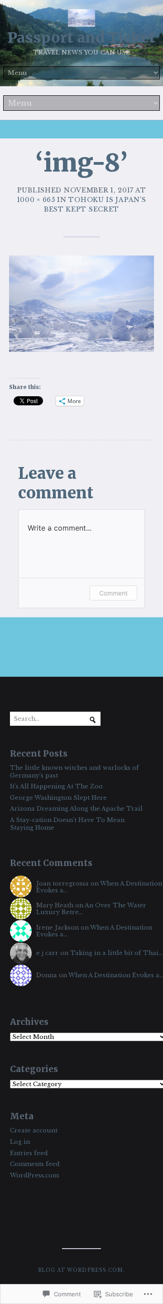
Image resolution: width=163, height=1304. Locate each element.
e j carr (47, 953)
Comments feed (35, 1164)
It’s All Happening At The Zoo (56, 786)
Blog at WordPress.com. (81, 1270)
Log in (20, 1141)
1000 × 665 (36, 200)
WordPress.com (34, 1175)
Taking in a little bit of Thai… (116, 953)
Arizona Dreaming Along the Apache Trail (76, 808)
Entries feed (29, 1153)
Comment (113, 593)
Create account (34, 1130)
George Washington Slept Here (58, 797)
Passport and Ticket (81, 38)
